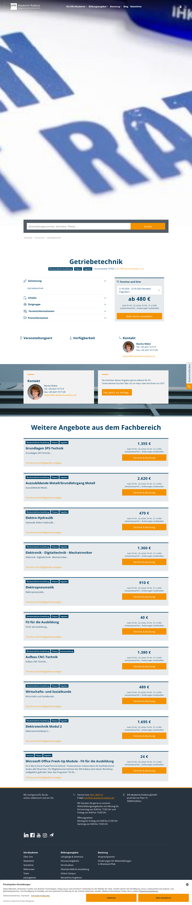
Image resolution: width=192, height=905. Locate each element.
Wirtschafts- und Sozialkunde (48, 691)
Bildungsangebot (97, 6)
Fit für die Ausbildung (42, 622)
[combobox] (79, 226)
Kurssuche (39, 237)
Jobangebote (30, 877)
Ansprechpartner (106, 856)
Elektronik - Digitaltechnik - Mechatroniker (59, 552)
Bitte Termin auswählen (139, 316)
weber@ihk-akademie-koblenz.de (139, 356)
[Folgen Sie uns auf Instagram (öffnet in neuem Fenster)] (45, 835)
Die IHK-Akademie (75, 6)
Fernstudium (67, 865)
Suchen (148, 226)
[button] (142, 268)
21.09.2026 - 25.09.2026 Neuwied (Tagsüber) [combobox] (135, 290)
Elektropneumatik (40, 587)
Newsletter (136, 6)
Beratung (115, 6)
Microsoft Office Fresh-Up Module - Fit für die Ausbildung (70, 761)
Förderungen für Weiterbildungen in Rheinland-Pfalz (114, 862)
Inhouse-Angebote (70, 860)
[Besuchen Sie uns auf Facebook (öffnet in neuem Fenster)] (32, 835)
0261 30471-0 (96, 794)
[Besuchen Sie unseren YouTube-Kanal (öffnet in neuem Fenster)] (38, 835)
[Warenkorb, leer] (185, 6)
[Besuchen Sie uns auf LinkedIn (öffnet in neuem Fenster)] (26, 835)
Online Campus (68, 873)
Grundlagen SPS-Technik (44, 448)
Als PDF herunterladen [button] (128, 268)
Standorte (28, 865)
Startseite (28, 237)
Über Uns (28, 856)
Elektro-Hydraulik (39, 518)
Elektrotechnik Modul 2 (44, 726)
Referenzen (29, 869)
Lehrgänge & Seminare (72, 856)
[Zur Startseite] (33, 6)
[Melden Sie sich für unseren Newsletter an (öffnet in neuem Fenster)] (51, 835)
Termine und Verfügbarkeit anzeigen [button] (44, 463)
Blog (126, 6)
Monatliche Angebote (71, 877)
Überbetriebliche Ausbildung (75, 869)
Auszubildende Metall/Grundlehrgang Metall (60, 483)
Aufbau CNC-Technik (42, 657)
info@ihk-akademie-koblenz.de (99, 797)
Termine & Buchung (144, 457)
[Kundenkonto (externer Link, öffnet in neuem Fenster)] (180, 6)
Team (26, 873)
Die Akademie (31, 852)
